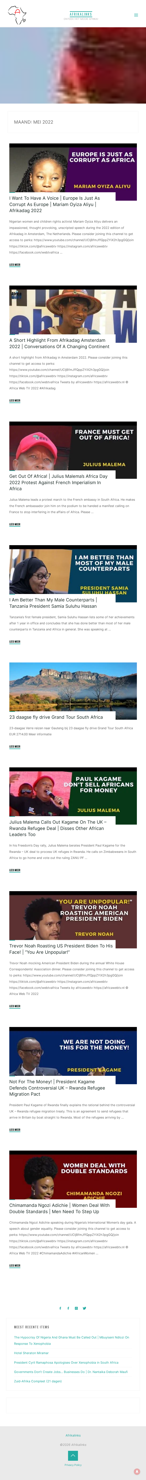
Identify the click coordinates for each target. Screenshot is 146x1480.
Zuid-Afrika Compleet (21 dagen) (38, 1381)
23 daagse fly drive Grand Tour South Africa (56, 717)
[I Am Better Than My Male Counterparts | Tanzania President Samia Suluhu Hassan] (73, 573)
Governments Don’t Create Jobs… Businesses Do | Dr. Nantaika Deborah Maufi (71, 1372)
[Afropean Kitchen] (68, 1308)
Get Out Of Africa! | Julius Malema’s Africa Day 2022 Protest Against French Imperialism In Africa (58, 482)
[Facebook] (60, 1308)
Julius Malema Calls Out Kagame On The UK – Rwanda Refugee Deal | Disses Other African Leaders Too (57, 828)
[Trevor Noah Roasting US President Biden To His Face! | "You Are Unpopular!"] (73, 919)
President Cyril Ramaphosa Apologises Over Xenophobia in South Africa (66, 1362)
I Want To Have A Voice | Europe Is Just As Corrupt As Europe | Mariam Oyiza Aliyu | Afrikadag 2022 (54, 204)
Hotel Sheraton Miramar (31, 1353)
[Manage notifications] (137, 1472)
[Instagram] (76, 1308)
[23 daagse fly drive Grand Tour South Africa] (73, 691)
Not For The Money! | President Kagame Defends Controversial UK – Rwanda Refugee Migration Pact (57, 1088)
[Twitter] (84, 1308)
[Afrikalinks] (17, 15)
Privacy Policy (73, 1464)
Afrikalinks (81, 14)
